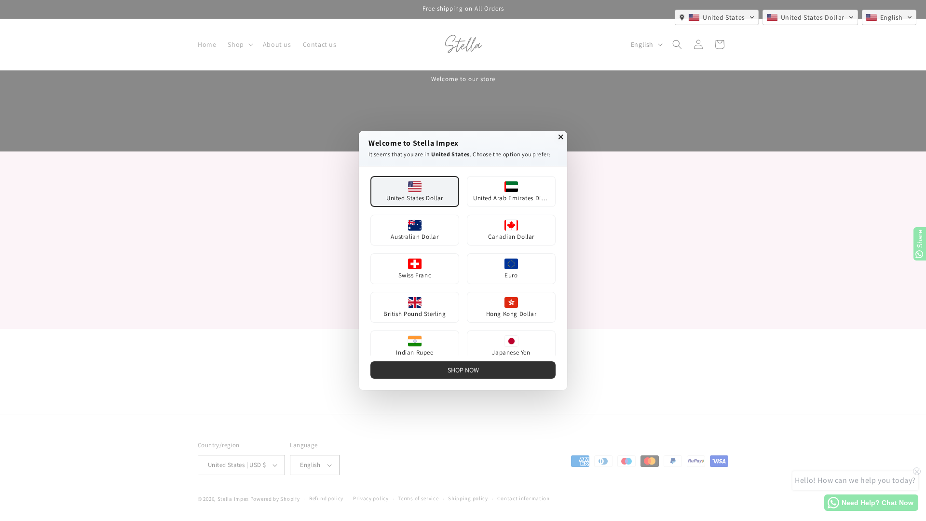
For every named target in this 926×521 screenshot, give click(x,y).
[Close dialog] (560, 137)
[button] (717, 17)
